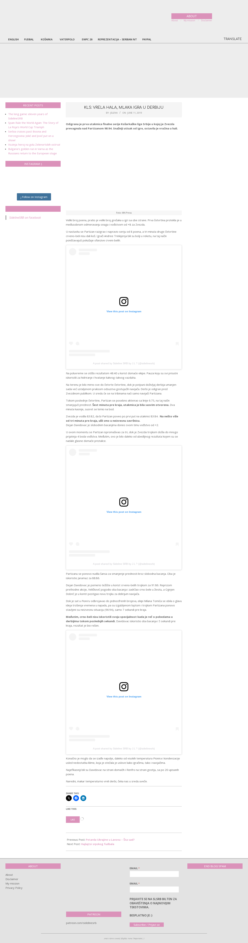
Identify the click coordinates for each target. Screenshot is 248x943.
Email (135, 868)
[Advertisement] (124, 70)
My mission (12, 883)
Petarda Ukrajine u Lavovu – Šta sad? (110, 839)
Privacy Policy (14, 888)
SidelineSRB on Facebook (33, 209)
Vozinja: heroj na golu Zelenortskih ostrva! (34, 144)
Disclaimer (11, 879)
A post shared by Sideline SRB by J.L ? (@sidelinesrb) (124, 363)
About (9, 874)
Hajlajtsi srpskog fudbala (97, 844)
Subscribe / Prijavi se (147, 924)
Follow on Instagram (34, 197)
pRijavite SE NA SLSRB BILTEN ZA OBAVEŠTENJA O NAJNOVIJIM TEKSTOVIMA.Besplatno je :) (153, 907)
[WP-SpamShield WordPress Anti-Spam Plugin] (200, 879)
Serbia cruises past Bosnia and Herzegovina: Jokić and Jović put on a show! (31, 136)
